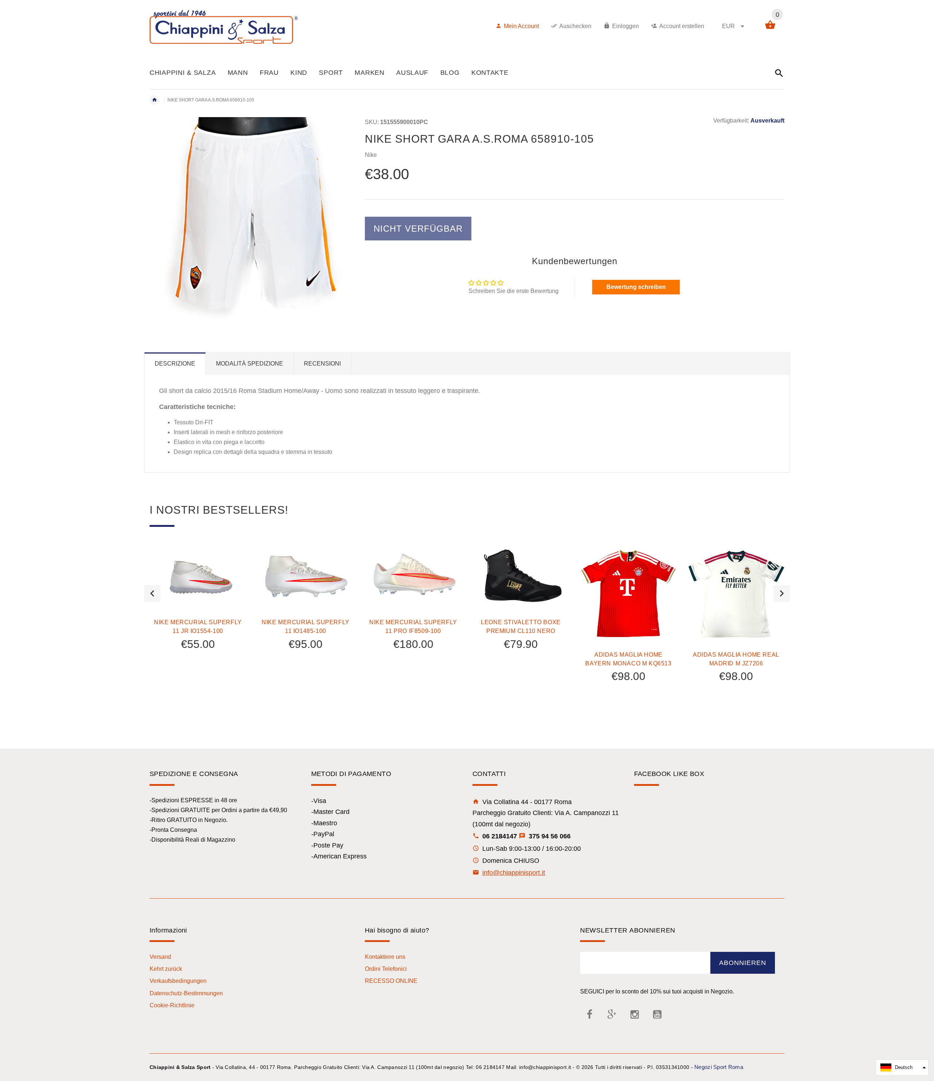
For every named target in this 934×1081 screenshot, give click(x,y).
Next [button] (781, 593)
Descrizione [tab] (175, 363)
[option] (198, 617)
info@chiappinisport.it (513, 872)
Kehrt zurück (166, 969)
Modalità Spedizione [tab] (249, 363)
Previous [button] (152, 593)
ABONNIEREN (742, 962)
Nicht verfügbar (418, 228)
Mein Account (521, 26)
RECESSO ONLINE (391, 981)
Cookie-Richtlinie (172, 1005)
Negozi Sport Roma (718, 1067)
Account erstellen (681, 26)
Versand (160, 957)
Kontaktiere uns (385, 957)
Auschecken (575, 26)
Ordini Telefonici (386, 969)
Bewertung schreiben (636, 287)
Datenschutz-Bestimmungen (186, 993)
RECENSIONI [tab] (322, 363)
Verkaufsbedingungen (178, 981)
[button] (902, 1067)
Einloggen (625, 26)
